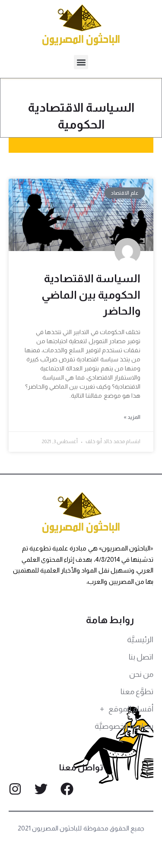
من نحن (141, 674)
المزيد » (132, 417)
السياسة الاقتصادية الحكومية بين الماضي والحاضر (90, 294)
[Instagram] (15, 789)
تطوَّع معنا (137, 691)
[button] (81, 62)
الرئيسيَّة (140, 639)
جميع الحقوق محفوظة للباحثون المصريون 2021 (81, 828)
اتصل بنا (141, 657)
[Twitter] (41, 789)
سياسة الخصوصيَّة (124, 726)
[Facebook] (67, 789)
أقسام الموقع (130, 709)
